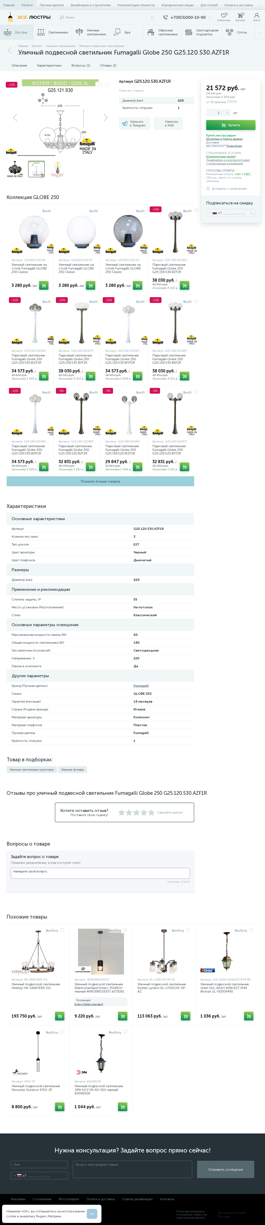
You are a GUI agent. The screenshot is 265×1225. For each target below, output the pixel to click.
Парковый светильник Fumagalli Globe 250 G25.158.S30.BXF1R (169, 359)
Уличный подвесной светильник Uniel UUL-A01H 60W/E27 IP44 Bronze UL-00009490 (224, 987)
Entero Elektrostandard (89, 1004)
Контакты (167, 1199)
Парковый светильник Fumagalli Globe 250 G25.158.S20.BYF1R (169, 449)
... (260, 5)
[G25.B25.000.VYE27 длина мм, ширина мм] (82, 232)
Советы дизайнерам (137, 1199)
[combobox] (214, 212)
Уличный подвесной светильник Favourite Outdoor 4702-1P (36, 1088)
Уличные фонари (72, 769)
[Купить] (43, 285)
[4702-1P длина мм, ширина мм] (38, 1053)
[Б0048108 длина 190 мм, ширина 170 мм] (101, 1053)
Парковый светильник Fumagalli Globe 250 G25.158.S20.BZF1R (75, 449)
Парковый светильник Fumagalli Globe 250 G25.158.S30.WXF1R (28, 449)
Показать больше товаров (100, 481)
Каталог (27, 5)
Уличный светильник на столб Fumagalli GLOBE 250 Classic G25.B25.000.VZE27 (123, 270)
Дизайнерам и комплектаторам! (228, 160)
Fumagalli (141, 686)
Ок (92, 1214)
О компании (42, 1199)
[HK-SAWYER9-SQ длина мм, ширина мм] (38, 952)
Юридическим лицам (177, 5)
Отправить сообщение (225, 1169)
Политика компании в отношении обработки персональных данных (191, 1214)
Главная (9, 5)
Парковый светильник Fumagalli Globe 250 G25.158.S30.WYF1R (122, 359)
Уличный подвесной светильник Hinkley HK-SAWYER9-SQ (36, 986)
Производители (52, 5)
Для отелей (209, 5)
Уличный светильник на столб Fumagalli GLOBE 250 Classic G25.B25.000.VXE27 (29, 270)
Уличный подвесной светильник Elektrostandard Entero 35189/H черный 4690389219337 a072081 (99, 987)
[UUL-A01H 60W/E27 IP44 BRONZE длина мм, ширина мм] (226, 952)
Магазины (18, 1199)
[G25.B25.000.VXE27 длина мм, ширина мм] (35, 232)
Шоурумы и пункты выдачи (224, 139)
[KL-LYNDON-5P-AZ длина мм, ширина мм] (163, 952)
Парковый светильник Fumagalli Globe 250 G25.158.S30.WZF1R (28, 359)
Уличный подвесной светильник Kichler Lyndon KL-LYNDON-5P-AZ (161, 987)
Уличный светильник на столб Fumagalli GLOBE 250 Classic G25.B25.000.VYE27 (76, 270)
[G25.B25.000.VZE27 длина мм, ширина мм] (128, 232)
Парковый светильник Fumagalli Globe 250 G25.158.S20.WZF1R (122, 449)
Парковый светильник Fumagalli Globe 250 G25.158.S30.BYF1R (75, 359)
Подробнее (234, 146)
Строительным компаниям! (224, 163)
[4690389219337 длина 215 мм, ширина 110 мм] (101, 952)
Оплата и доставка (238, 5)
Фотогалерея (69, 1199)
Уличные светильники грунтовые (32, 769)
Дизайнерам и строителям (90, 5)
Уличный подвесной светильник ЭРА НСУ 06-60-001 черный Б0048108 (99, 1089)
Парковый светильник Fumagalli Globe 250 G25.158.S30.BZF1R (169, 268)
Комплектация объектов (136, 5)
